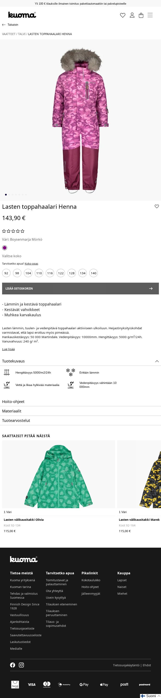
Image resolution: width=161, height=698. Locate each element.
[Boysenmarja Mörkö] (4, 248)
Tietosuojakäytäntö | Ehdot (132, 665)
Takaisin (13, 24)
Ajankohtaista (19, 622)
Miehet (122, 594)
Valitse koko (11, 256)
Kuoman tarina (20, 587)
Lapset (122, 580)
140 (93, 273)
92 (6, 273)
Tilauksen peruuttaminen (56, 613)
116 (50, 273)
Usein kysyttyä (56, 598)
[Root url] (22, 14)
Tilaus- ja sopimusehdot (56, 624)
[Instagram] (21, 665)
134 (83, 273)
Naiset (121, 587)
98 (17, 273)
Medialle (16, 649)
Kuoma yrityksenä (22, 580)
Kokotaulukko (91, 580)
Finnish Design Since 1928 (24, 606)
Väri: (5, 239)
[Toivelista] (123, 15)
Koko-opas (31, 263)
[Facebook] (12, 665)
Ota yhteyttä (54, 591)
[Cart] (141, 15)
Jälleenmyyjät (91, 594)
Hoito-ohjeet (90, 587)
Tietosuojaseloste (22, 628)
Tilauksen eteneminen (61, 604)
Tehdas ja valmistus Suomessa (24, 596)
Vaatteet (9, 34)
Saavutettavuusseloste (26, 635)
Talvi (22, 34)
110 (39, 273)
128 (72, 273)
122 (61, 273)
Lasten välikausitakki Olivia (24, 520)
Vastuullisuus (19, 615)
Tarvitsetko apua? (20, 263)
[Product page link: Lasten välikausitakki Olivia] (58, 478)
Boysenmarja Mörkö (26, 239)
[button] (157, 206)
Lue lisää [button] (8, 349)
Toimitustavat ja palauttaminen (57, 582)
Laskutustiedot (20, 642)
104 (28, 273)
